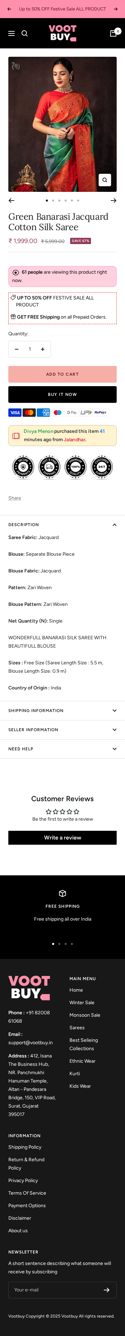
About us (18, 1231)
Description (23, 524)
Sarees (77, 1028)
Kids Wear (80, 1086)
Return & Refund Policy (26, 1164)
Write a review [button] (62, 837)
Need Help (20, 749)
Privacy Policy (23, 1180)
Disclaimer (19, 1218)
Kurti (74, 1074)
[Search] (25, 33)
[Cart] (113, 33)
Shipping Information (36, 710)
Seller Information (33, 729)
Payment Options (27, 1206)
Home (76, 990)
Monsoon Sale (84, 1015)
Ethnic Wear (82, 1061)
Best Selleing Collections (83, 1044)
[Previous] (11, 200)
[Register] (107, 1290)
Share (14, 498)
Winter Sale (81, 1003)
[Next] (114, 200)
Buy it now (62, 394)
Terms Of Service (27, 1193)
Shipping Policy (24, 1147)
